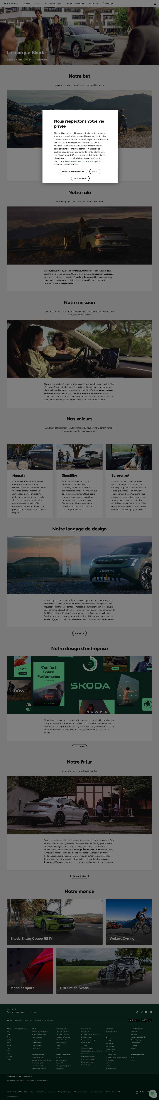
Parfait (94, 171)
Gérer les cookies (80, 178)
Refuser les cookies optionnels (73, 171)
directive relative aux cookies (77, 161)
